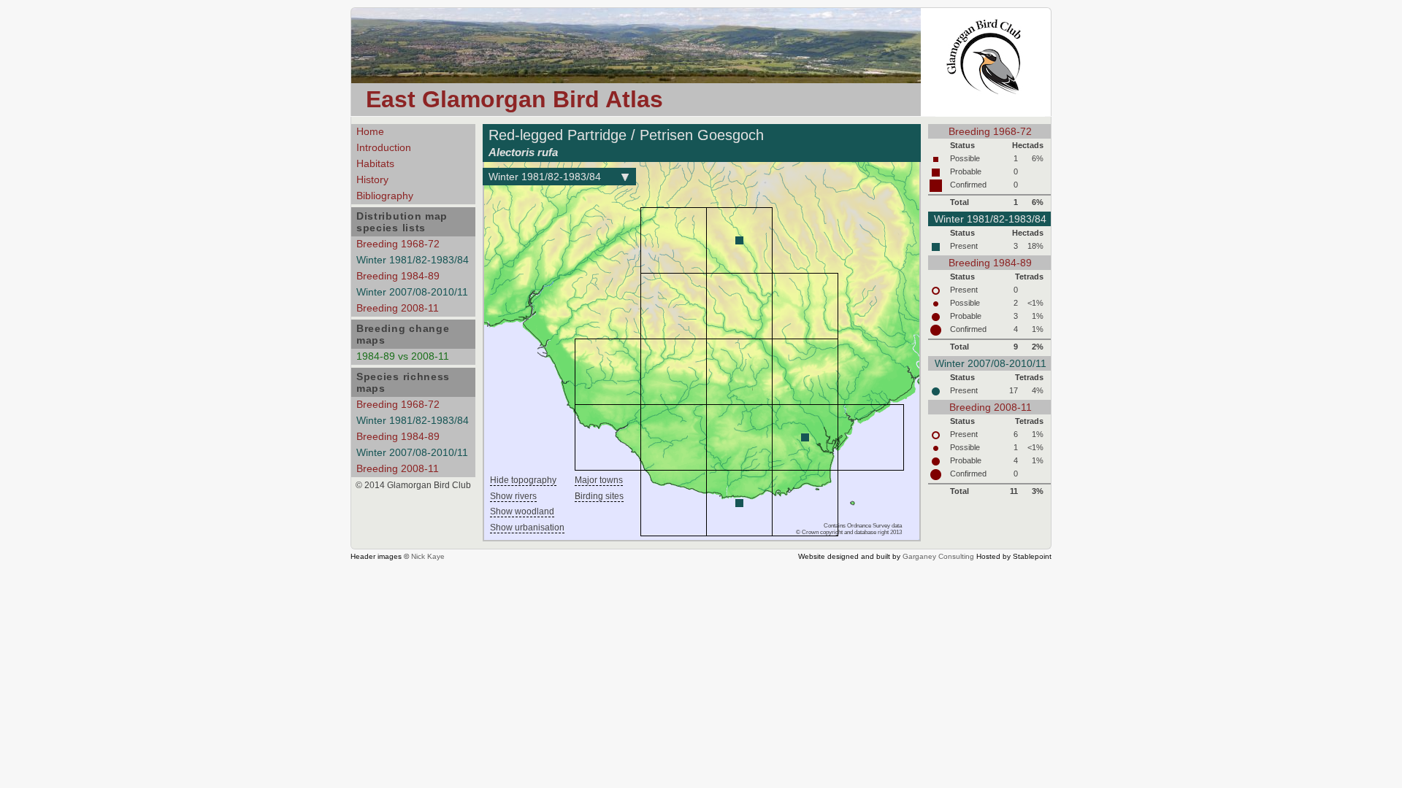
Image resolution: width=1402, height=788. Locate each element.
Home (370, 131)
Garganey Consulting (938, 556)
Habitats (375, 163)
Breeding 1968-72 (398, 244)
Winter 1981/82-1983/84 (412, 260)
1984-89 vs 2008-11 (402, 356)
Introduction (383, 147)
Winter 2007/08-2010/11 (412, 292)
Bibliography (384, 195)
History (372, 179)
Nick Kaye (428, 556)
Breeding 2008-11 (397, 308)
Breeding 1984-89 (398, 276)
